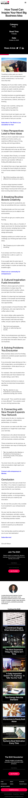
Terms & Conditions (8, 794)
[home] (4, 2)
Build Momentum (14, 790)
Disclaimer (22, 794)
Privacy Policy (16, 794)
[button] (25, 2)
